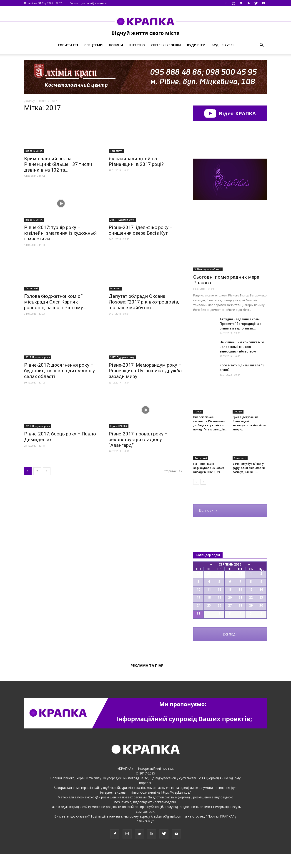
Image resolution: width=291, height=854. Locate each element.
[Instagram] (233, 3)
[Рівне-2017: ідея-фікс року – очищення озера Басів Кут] (145, 203)
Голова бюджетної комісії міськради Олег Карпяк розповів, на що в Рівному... (55, 301)
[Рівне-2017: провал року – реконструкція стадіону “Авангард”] (145, 410)
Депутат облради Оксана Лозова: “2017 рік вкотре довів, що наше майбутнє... (144, 301)
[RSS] (248, 3)
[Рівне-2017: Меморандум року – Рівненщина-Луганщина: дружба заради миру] (145, 341)
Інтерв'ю (115, 288)
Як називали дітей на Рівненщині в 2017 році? (136, 161)
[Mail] (241, 3)
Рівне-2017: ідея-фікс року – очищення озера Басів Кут (141, 230)
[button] (261, 45)
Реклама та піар (146, 665)
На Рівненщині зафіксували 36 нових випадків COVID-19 (208, 468)
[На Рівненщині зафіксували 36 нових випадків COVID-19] (210, 448)
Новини (116, 45)
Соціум (238, 411)
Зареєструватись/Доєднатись (88, 3)
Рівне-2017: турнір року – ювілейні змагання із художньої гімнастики (60, 233)
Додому (29, 101)
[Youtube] (263, 3)
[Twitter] (256, 3)
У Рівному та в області (208, 269)
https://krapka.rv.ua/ (176, 792)
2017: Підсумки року (122, 219)
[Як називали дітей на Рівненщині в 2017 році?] (145, 134)
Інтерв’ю (137, 45)
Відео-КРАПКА (34, 150)
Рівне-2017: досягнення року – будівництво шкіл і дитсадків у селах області (59, 370)
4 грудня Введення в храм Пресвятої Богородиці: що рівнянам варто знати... (240, 323)
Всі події (230, 634)
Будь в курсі (222, 45)
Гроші (198, 411)
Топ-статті (68, 45)
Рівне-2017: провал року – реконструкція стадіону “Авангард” (138, 439)
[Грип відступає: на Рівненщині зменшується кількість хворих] (250, 402)
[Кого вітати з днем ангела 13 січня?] (204, 371)
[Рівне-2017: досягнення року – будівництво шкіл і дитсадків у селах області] (61, 341)
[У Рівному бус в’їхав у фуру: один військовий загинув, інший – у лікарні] (250, 448)
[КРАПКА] (145, 21)
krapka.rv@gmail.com (166, 816)
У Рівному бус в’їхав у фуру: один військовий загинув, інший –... (249, 468)
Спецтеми (93, 45)
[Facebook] (226, 3)
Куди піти (196, 45)
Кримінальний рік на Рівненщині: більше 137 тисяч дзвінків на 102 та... (58, 164)
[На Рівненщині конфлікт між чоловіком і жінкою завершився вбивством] (204, 348)
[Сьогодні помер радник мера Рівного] (230, 244)
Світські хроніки (166, 45)
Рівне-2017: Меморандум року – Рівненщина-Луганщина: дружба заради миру (145, 370)
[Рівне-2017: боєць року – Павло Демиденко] (61, 410)
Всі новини (208, 510)
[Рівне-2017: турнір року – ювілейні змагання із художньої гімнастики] (61, 203)
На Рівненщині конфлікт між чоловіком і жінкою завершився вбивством (242, 346)
